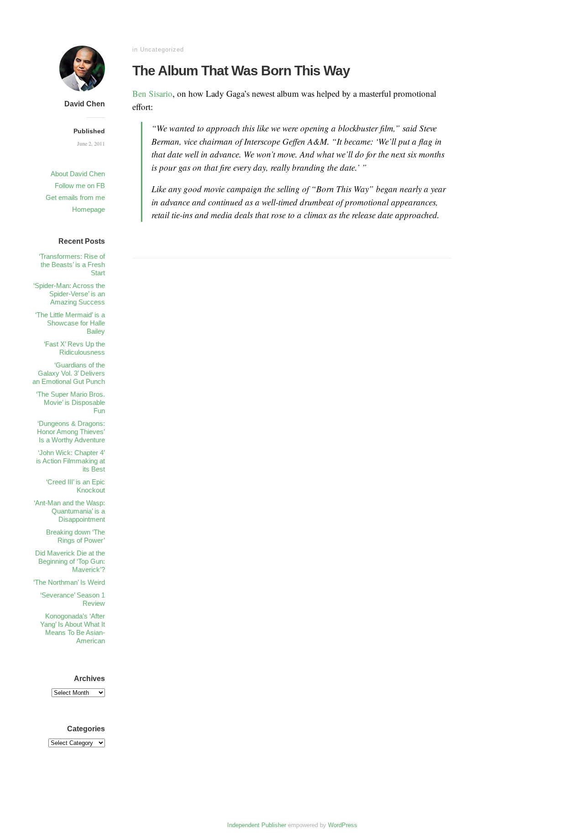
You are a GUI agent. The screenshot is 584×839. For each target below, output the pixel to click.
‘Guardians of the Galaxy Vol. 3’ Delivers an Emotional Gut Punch (68, 373)
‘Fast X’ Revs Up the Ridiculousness (74, 348)
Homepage (88, 209)
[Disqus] (292, 409)
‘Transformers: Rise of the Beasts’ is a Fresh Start (72, 264)
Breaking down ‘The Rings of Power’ (75, 536)
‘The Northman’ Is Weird (69, 582)
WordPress (342, 825)
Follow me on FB (80, 185)
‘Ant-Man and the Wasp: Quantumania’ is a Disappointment (69, 511)
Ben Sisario (152, 93)
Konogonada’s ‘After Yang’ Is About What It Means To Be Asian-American (72, 628)
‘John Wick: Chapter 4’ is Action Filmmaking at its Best (70, 461)
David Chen (84, 104)
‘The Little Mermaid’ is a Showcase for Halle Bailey (70, 323)
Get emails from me (75, 197)
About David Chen (78, 174)
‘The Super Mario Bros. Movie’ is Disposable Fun (70, 402)
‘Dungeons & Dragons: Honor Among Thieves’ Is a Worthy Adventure (71, 432)
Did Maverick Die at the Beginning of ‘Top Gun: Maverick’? (70, 561)
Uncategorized (162, 49)
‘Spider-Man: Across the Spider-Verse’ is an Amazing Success (69, 294)
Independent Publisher (256, 825)
